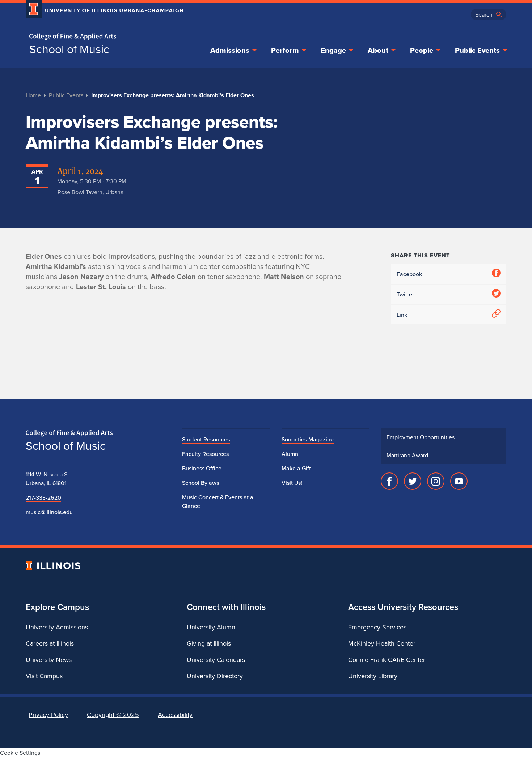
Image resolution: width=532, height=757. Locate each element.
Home (33, 95)
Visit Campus (44, 675)
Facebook (409, 274)
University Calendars (216, 659)
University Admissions (57, 627)
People (421, 50)
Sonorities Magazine (308, 439)
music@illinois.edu (49, 512)
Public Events (477, 50)
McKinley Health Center (381, 643)
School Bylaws (200, 483)
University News (49, 659)
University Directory (215, 675)
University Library (372, 675)
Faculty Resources (205, 454)
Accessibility (175, 714)
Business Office (201, 468)
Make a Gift (296, 468)
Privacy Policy (48, 714)
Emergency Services (377, 627)
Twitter (405, 294)
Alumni (291, 454)
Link (402, 314)
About (378, 50)
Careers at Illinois (50, 643)
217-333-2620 (43, 497)
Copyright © (113, 714)
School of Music (69, 49)
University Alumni (212, 627)
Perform (285, 50)
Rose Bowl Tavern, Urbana (90, 192)
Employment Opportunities (421, 437)
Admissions (229, 50)
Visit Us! (292, 483)
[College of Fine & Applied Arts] (101, 37)
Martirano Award (407, 455)
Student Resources (206, 439)
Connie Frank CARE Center (386, 659)
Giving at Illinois (209, 643)
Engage (333, 50)
